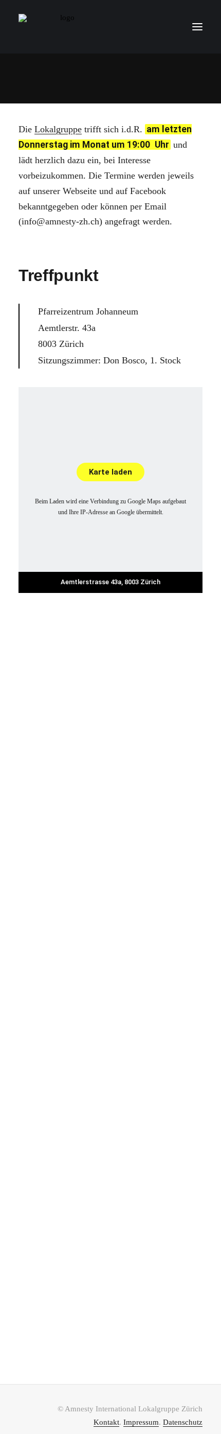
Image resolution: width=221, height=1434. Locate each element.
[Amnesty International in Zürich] (63, 27)
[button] (197, 27)
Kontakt (106, 1422)
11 (180, 1302)
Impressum (141, 1422)
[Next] (110, 1335)
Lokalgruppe (58, 129)
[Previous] (37, 1305)
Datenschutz (182, 1422)
